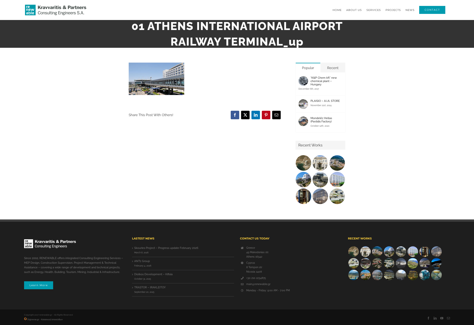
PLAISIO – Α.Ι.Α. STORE (325, 101)
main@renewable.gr (258, 284)
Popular (308, 68)
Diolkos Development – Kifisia (153, 274)
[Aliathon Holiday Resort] (365, 275)
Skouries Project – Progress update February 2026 (166, 248)
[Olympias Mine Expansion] (436, 263)
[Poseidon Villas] (304, 163)
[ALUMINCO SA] (365, 263)
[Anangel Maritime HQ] (424, 263)
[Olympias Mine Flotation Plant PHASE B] (424, 275)
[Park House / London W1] (377, 275)
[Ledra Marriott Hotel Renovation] (412, 275)
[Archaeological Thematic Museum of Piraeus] (400, 263)
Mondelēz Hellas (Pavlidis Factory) (321, 119)
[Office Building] (389, 275)
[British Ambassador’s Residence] (320, 163)
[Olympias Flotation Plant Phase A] (377, 263)
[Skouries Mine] (337, 163)
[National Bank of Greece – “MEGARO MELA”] (400, 275)
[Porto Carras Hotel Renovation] (353, 275)
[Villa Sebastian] (304, 179)
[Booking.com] (304, 196)
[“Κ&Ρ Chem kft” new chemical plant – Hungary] (303, 79)
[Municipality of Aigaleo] (320, 179)
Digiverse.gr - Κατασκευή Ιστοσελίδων (45, 319)
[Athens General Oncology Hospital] (389, 263)
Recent (332, 68)
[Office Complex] (320, 196)
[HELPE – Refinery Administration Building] (337, 196)
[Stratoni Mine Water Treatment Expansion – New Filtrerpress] (436, 275)
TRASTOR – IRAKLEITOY (150, 287)
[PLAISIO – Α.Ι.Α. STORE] (303, 102)
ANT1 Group (142, 261)
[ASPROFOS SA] (337, 179)
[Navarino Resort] (412, 263)
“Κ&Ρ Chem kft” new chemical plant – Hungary (324, 81)
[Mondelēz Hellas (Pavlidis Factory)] (303, 119)
